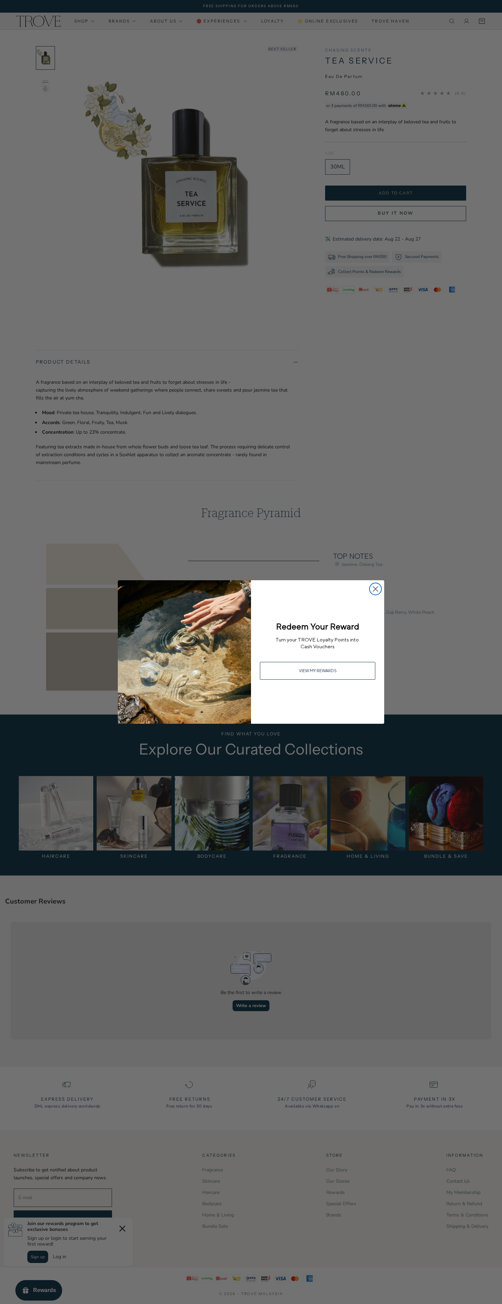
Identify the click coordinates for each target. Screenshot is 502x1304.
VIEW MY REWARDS (318, 670)
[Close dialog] (375, 589)
